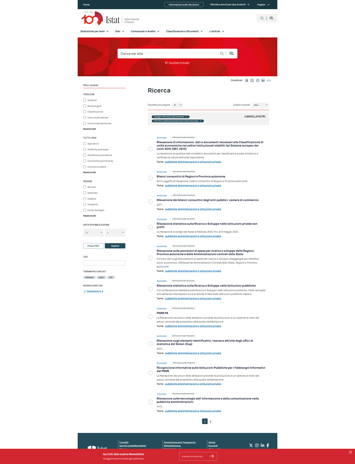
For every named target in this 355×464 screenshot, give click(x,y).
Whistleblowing (172, 445)
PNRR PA (162, 313)
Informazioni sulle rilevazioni (184, 4)
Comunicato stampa (97, 117)
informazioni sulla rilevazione (183, 137)
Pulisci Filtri (93, 245)
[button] (262, 18)
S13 (111, 277)
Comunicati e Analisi (143, 31)
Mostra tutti (89, 128)
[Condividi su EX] (251, 80)
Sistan (211, 442)
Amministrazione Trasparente (180, 442)
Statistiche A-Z (95, 291)
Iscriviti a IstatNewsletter (132, 445)
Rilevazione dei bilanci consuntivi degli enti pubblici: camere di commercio (208, 200)
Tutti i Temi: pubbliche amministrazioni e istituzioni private (176, 121)
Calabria (91, 198)
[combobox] (104, 263)
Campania (92, 204)
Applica (115, 245)
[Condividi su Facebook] (246, 80)
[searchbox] (85, 263)
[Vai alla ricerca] (222, 53)
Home (86, 4)
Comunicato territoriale (99, 123)
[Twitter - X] (251, 446)
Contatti (123, 442)
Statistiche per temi (92, 31)
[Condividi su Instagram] (257, 80)
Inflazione (89, 277)
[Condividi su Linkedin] (262, 80)
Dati (117, 31)
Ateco (101, 277)
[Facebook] (268, 446)
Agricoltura (93, 143)
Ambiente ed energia (97, 149)
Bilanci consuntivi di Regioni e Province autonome (191, 176)
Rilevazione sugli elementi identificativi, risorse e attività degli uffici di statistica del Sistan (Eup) (205, 342)
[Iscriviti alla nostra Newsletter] (212, 456)
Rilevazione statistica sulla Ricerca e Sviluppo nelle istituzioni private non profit (207, 225)
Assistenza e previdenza (99, 155)
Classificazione (95, 111)
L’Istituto (214, 31)
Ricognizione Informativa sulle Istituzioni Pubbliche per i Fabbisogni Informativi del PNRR (211, 369)
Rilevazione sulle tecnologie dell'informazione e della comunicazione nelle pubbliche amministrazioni (208, 400)
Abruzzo (91, 187)
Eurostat (213, 445)
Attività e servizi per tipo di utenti (228, 4)
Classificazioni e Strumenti (182, 31)
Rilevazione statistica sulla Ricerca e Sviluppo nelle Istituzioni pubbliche (206, 285)
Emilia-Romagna (95, 210)
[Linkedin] (262, 446)
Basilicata (92, 192)
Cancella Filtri (255, 116)
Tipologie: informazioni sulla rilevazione (169, 117)
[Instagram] (257, 446)
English (261, 4)
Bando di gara (94, 106)
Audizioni (92, 100)
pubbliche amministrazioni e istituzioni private (193, 161)
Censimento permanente (100, 160)
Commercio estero (96, 166)
